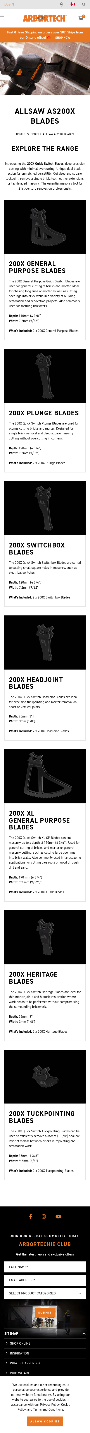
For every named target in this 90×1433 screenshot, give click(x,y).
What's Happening (25, 1363)
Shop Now (62, 38)
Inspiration (19, 1353)
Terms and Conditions (48, 1409)
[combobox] (45, 1293)
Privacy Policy (50, 1404)
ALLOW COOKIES (45, 1421)
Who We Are (20, 1373)
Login (9, 4)
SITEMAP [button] (11, 1333)
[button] (6, 17)
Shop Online (20, 1343)
